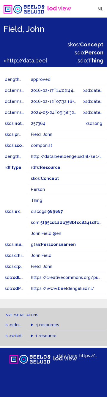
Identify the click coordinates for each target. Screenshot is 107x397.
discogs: (47, 211)
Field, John (41, 266)
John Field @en (46, 233)
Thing (36, 200)
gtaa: (53, 244)
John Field (41, 255)
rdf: (13, 167)
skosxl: (25, 255)
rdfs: (45, 167)
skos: (85, 44)
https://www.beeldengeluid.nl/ (63, 288)
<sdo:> (21, 324)
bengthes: (21, 79)
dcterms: (23, 112)
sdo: (89, 52)
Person (38, 189)
